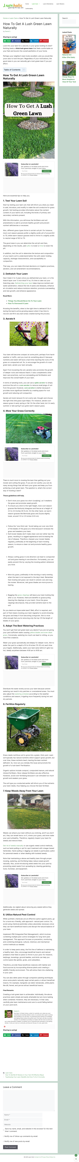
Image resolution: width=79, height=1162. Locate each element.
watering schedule (21, 694)
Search (65, 18)
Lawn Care (35, 4)
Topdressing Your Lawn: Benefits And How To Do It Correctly (25, 1077)
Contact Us (38, 1157)
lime (41, 246)
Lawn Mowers (60, 4)
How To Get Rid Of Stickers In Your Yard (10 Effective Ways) (24, 1075)
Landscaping (29, 8)
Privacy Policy (45, 1157)
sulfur (28, 246)
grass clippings (23, 595)
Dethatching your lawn (23, 283)
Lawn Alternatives (48, 4)
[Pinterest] (4, 1027)
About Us (52, 1157)
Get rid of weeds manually (13, 846)
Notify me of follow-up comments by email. (21, 1136)
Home (27, 4)
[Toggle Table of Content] (23, 69)
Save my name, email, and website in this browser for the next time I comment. (29, 1130)
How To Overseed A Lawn (18, 303)
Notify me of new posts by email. (17, 1141)
